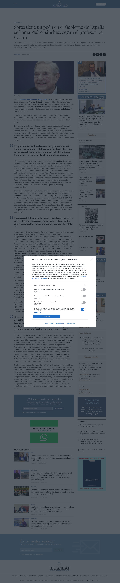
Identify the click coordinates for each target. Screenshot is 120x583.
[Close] (92, 260)
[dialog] (60, 291)
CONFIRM (46, 316)
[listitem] (60, 285)
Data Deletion (49, 323)
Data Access (60, 323)
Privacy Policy (71, 323)
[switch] (83, 289)
